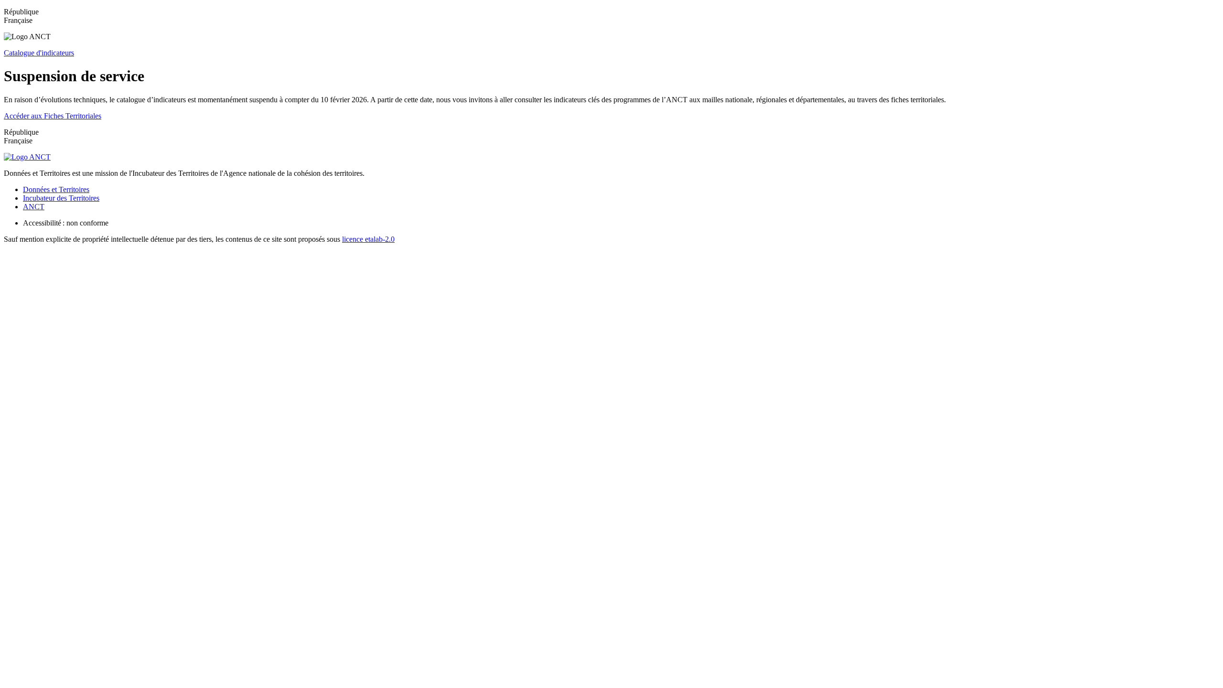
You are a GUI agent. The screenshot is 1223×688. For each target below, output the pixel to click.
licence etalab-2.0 (368, 239)
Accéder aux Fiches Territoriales (52, 116)
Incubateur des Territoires (61, 198)
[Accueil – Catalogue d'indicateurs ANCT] (27, 157)
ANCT (33, 207)
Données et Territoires (56, 189)
